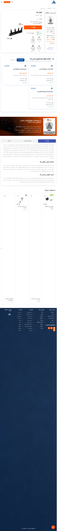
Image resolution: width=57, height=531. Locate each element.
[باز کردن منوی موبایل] (1, 2)
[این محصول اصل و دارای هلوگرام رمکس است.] (41, 22)
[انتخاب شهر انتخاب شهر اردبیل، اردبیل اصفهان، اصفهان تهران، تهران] (9, 59)
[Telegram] (54, 328)
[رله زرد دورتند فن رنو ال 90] (35, 245)
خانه (54, 8)
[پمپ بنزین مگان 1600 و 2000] (21, 199)
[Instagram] (52, 328)
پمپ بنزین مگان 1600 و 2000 (22, 207)
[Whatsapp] (49, 328)
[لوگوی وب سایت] (54, 2)
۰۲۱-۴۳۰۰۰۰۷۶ (7, 2)
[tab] (47, 141)
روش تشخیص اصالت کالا (51, 48)
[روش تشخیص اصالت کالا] (47, 48)
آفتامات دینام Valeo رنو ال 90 (49, 207)
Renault (38, 302)
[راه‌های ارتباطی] (53, 527)
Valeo (52, 209)
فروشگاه (49, 8)
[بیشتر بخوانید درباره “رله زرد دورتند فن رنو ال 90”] (31, 196)
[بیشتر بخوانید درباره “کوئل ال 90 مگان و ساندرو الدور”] (5, 196)
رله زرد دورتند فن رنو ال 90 (36, 299)
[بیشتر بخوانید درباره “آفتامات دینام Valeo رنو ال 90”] (45, 196)
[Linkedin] (54, 330)
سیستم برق (43, 8)
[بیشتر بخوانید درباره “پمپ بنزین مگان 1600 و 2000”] (18, 196)
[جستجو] (12, 2)
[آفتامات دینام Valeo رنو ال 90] (48, 199)
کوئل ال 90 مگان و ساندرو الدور (9, 299)
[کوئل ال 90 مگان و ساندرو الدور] (8, 245)
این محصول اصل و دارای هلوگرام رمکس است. (35, 22)
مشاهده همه (20, 60)
